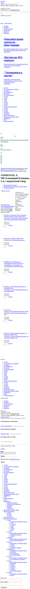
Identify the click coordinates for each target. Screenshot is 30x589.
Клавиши (9, 505)
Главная (6, 26)
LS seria (9, 560)
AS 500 (6, 96)
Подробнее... (7, 52)
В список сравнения (6, 426)
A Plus (12, 527)
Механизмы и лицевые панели (9, 169)
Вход (2, 23)
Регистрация (8, 23)
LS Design (13, 566)
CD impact (10, 537)
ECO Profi (6, 93)
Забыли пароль (15, 459)
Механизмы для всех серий (11, 117)
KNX (5, 119)
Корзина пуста (3, 2)
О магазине (7, 30)
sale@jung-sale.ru (5, 417)
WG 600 (9, 514)
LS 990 (6, 88)
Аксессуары (10, 508)
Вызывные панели (12, 502)
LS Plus (12, 568)
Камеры (9, 507)
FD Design (6, 114)
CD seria (9, 542)
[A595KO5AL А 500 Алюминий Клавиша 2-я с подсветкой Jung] (8, 207)
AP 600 (9, 513)
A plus (5, 99)
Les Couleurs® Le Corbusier (11, 89)
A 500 (5, 98)
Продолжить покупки (18, 426)
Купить (10, 225)
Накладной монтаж (9, 115)
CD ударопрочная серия (10, 106)
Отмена (3, 448)
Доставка (6, 27)
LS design (6, 112)
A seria (26, 168)
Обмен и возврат (8, 29)
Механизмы (10, 185)
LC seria (9, 556)
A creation (6, 90)
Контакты (6, 33)
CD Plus (12, 546)
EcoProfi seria (10, 549)
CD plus (6, 104)
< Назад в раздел (5, 190)
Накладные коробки (15, 534)
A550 (5, 101)
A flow (5, 105)
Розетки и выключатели (17, 168)
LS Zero (6, 111)
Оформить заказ (5, 433)
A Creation (13, 524)
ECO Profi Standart (9, 95)
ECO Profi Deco (8, 92)
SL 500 (6, 108)
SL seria (9, 572)
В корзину (21, 198)
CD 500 (6, 102)
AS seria (9, 531)
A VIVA (8, 188)
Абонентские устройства (14, 504)
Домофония (7, 118)
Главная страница (5, 168)
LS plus (6, 109)
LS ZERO (13, 569)
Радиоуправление (8, 121)
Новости (6, 32)
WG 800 (9, 516)
